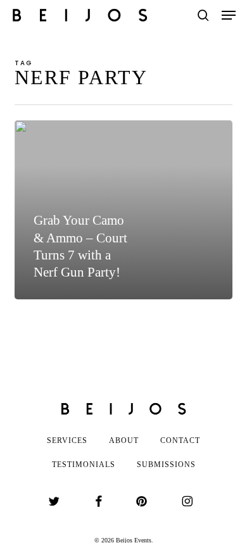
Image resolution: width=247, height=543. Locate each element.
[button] (229, 15)
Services (67, 440)
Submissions (166, 464)
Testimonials (83, 464)
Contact (180, 440)
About (124, 440)
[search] (203, 15)
